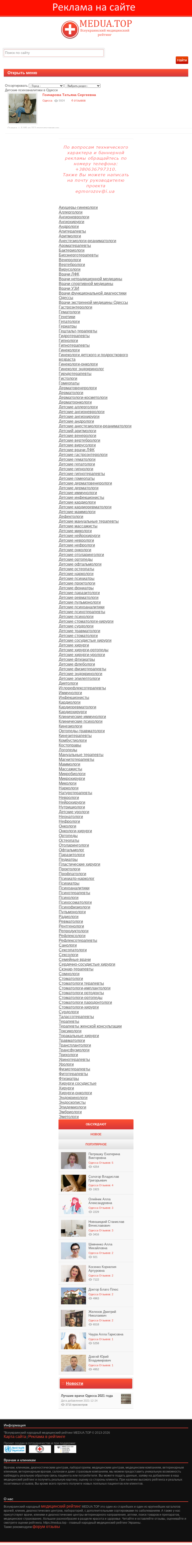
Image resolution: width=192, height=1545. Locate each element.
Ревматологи (71, 921)
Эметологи (69, 1117)
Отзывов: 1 (106, 1339)
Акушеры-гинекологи (78, 207)
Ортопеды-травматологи (82, 731)
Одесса (93, 1162)
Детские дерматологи (78, 488)
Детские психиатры (76, 578)
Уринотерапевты (74, 1059)
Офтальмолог (71, 850)
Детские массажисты (78, 526)
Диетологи (68, 683)
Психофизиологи (74, 907)
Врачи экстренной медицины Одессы (93, 302)
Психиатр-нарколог (76, 878)
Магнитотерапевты (76, 759)
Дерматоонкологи (75, 402)
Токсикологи (70, 1031)
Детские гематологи (77, 459)
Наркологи (68, 788)
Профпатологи (72, 874)
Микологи (67, 783)
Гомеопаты (69, 383)
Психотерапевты (74, 893)
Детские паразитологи (79, 593)
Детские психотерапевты (82, 612)
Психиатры (69, 883)
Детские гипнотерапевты (82, 474)
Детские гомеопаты (77, 478)
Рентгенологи (71, 926)
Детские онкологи (75, 550)
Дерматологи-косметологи (83, 397)
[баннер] (96, 8)
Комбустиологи (73, 740)
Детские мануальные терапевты (89, 521)
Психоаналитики (74, 888)
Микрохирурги (72, 778)
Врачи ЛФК (69, 274)
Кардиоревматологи (77, 707)
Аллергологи (70, 212)
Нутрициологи (72, 807)
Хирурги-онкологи (75, 1093)
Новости (74, 1383)
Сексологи (68, 955)
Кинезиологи (70, 726)
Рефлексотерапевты (78, 940)
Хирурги (66, 1088)
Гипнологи (68, 340)
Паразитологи (72, 855)
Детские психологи (76, 616)
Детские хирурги (74, 645)
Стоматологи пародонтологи (85, 1002)
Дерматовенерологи (78, 388)
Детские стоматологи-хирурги (86, 621)
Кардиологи (69, 702)
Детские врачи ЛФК (76, 450)
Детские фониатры (76, 588)
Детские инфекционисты (81, 497)
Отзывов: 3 (106, 1207)
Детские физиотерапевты (82, 669)
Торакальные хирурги (79, 1036)
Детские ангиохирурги (79, 416)
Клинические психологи (80, 721)
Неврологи (69, 797)
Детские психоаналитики (81, 607)
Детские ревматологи (78, 597)
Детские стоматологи (78, 635)
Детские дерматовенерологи (85, 483)
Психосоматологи (75, 902)
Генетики (67, 317)
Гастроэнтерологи (75, 307)
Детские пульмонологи (80, 602)
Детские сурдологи (76, 626)
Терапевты (69, 1021)
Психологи (68, 897)
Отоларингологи (74, 845)
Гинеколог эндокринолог (81, 369)
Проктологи (69, 869)
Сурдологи (69, 1012)
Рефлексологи (72, 936)
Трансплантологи (75, 1045)
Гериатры (68, 326)
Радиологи (68, 917)
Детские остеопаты (76, 569)
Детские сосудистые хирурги (85, 640)
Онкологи (67, 826)
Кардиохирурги (73, 712)
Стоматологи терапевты (81, 983)
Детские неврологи (76, 540)
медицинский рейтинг (61, 1506)
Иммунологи (70, 693)
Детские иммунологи (78, 493)
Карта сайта (15, 1436)
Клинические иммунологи (82, 716)
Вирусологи (69, 269)
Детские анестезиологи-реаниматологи (95, 426)
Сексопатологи (73, 950)
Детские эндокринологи (80, 674)
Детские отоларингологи (81, 555)
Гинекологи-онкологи (78, 364)
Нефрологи (69, 821)
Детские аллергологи (78, 407)
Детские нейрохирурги (79, 535)
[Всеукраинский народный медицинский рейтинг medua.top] (96, 30)
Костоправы (70, 745)
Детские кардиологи (77, 502)
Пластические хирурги (79, 864)
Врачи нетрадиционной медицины (90, 279)
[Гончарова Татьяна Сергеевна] (23, 123)
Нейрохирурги (72, 802)
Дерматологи (71, 393)
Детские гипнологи (76, 469)
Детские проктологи (77, 583)
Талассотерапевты (76, 1017)
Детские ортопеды (76, 559)
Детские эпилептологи (79, 678)
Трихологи (68, 1055)
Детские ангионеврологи (81, 412)
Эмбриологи (70, 1112)
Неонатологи (71, 816)
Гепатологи (69, 321)
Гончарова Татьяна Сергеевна (69, 95)
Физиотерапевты (74, 1069)
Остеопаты (69, 840)
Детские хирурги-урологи (82, 655)
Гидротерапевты (74, 336)
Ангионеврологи (74, 217)
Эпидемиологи (72, 1107)
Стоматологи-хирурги (79, 1007)
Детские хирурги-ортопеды (83, 650)
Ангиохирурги (71, 222)
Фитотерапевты (73, 1074)
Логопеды (68, 750)
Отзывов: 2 (106, 1252)
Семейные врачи (75, 959)
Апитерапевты (72, 231)
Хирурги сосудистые (77, 1083)
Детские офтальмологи (80, 564)
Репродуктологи (73, 931)
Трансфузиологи (74, 1050)
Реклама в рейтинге (46, 1436)
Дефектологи (71, 516)
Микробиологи (72, 774)
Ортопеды (68, 836)
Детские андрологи (76, 421)
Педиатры (68, 859)
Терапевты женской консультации (90, 1026)
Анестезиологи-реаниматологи (87, 241)
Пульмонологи (72, 912)
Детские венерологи (77, 435)
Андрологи (69, 226)
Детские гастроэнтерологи (83, 454)
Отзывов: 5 (106, 1162)
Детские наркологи (76, 574)
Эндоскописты (72, 1102)
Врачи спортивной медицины (86, 284)
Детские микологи (75, 531)
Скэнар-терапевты (76, 969)
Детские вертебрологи (79, 440)
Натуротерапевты (75, 793)
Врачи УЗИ (69, 288)
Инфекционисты (74, 697)
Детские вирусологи (77, 445)
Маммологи (69, 764)
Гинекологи (69, 350)
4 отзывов (78, 100)
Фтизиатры (69, 1078)
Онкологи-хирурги (75, 831)
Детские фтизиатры (77, 659)
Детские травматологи (79, 631)
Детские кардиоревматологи (85, 507)
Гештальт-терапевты (78, 331)
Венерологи (70, 260)
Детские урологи (74, 812)
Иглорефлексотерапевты (82, 688)
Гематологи (69, 312)
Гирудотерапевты (75, 374)
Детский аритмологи (77, 431)
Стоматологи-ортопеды (80, 997)
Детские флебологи (77, 664)
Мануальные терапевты (81, 755)
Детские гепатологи (77, 464)
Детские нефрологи (77, 545)
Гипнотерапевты (74, 345)
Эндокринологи (73, 1098)
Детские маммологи (77, 512)
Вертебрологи (72, 264)
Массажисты (70, 769)
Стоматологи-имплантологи (84, 988)
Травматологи (72, 1040)
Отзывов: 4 (106, 1185)
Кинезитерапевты (75, 736)
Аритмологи (70, 236)
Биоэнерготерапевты (78, 255)
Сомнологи (69, 974)
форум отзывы (46, 1526)
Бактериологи (71, 250)
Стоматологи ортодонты (81, 993)
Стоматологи (71, 978)
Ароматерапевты (75, 245)
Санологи (68, 945)
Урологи (66, 1064)
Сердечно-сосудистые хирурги (87, 964)
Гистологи (68, 378)
